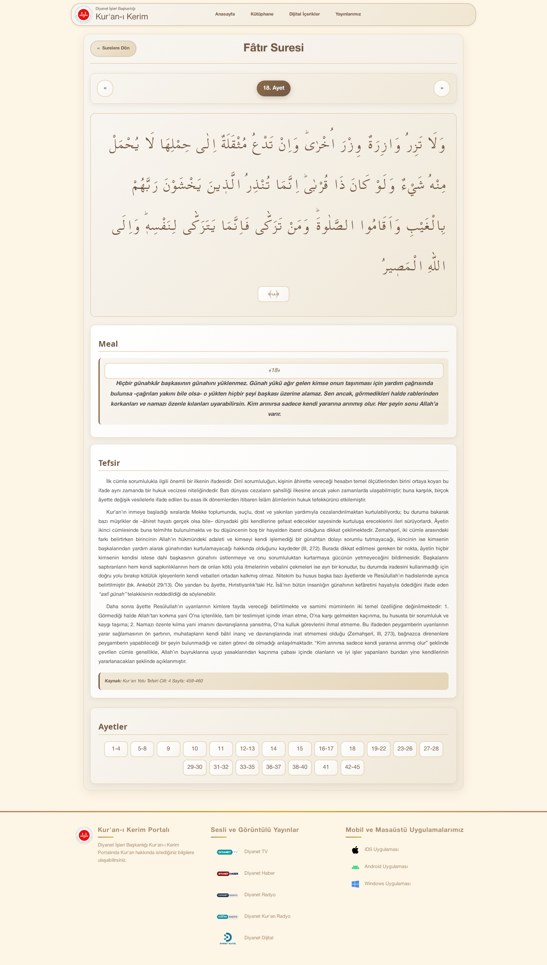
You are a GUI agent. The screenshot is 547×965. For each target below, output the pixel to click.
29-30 (194, 767)
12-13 (247, 749)
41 (326, 767)
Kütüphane (262, 14)
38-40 (299, 767)
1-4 (116, 749)
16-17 (326, 749)
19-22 (378, 749)
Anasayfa (225, 14)
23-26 (405, 749)
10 (195, 749)
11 (221, 749)
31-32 (221, 767)
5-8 (142, 749)
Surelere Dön (113, 48)
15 (300, 749)
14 (273, 749)
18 (352, 749)
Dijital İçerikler (304, 14)
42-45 (352, 767)
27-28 (431, 749)
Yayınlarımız (348, 14)
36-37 (273, 767)
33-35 (247, 767)
